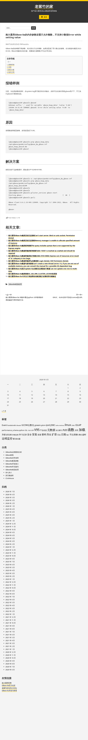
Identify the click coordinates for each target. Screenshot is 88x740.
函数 (71, 429)
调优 (80, 435)
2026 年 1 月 (10, 506)
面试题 (17, 439)
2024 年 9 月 (10, 532)
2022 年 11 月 (11, 585)
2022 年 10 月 (11, 588)
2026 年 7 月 (10, 491)
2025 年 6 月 (10, 509)
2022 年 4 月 (10, 605)
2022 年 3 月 (10, 608)
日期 (63, 434)
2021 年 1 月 (10, 649)
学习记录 (23, 434)
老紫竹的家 (44, 6)
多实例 (9, 434)
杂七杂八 (9, 472)
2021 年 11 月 (11, 620)
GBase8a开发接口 (12, 464)
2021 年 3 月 (10, 643)
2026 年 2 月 (10, 503)
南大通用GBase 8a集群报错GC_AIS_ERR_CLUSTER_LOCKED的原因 (32, 274)
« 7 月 (4, 411)
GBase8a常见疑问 (12, 467)
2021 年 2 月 (10, 646)
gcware (37, 425)
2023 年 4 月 (10, 570)
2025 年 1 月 (10, 521)
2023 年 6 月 (10, 564)
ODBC (73, 425)
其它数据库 (10, 475)
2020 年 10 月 (11, 658)
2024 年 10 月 (11, 529)
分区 (76, 430)
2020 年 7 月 (10, 667)
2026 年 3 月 (10, 500)
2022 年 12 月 (11, 582)
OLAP (78, 425)
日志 (59, 435)
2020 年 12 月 (11, 652)
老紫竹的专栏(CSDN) (9, 688)
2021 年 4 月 (10, 640)
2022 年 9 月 (10, 591)
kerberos (61, 425)
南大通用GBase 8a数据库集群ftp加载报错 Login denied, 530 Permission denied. (38, 261)
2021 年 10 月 (11, 623)
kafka (57, 425)
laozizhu (26, 44)
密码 (44, 434)
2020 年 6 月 (10, 670)
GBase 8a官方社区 (8, 685)
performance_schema (10, 430)
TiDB (29, 430)
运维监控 (7, 438)
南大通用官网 (6, 683)
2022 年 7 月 (10, 597)
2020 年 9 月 (10, 661)
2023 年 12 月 (11, 550)
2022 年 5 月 (10, 602)
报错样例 (11, 65)
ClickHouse (10, 478)
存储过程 (15, 435)
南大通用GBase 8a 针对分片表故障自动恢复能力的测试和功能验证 (32, 276)
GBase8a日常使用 (12, 458)
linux (68, 425)
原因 (9, 67)
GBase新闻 (10, 455)
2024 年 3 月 (10, 541)
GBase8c (18, 425)
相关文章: (11, 72)
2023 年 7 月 (10, 562)
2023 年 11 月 (11, 553)
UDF (32, 430)
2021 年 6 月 (10, 635)
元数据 (51, 430)
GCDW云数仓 (28, 425)
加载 (82, 429)
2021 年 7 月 (10, 632)
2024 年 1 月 (10, 547)
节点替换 (74, 434)
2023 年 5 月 (10, 567)
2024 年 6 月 (10, 535)
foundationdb (11, 425)
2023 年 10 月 (11, 556)
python (22, 430)
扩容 (54, 434)
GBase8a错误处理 (15, 284)
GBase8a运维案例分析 (14, 452)
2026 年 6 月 (10, 494)
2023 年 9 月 (10, 559)
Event (4, 425)
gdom (43, 425)
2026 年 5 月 (10, 497)
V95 (37, 430)
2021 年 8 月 (10, 629)
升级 (4, 434)
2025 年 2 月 (10, 518)
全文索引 (59, 430)
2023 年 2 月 (10, 576)
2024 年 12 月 (11, 524)
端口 (67, 435)
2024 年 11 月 (11, 526)
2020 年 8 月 (10, 664)
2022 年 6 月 (10, 600)
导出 (49, 434)
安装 (34, 434)
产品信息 (43, 430)
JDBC (52, 425)
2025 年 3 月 (10, 515)
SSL (26, 430)
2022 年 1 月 (10, 614)
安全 (29, 434)
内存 (65, 430)
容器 (39, 434)
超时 (84, 434)
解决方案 (11, 70)
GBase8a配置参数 (12, 461)
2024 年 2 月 (10, 544)
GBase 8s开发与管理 (9, 690)
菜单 (45, 17)
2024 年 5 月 (10, 538)
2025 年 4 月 (10, 512)
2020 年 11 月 (11, 655)
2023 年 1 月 (10, 579)
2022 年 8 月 (10, 594)
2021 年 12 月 (11, 617)
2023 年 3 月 (10, 573)
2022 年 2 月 (10, 611)
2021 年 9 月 (10, 626)
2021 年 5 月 (10, 637)
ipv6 (48, 425)
